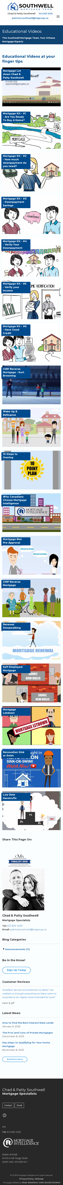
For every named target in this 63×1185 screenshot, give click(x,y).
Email (19, 1105)
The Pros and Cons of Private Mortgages (27, 1032)
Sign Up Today (16, 970)
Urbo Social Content (49, 1182)
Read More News (15, 1059)
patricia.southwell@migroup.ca (30, 18)
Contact (8, 1105)
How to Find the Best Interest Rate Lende (28, 1022)
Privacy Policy (26, 1179)
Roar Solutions (30, 1182)
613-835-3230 (46, 13)
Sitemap (39, 1179)
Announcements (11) (17, 949)
